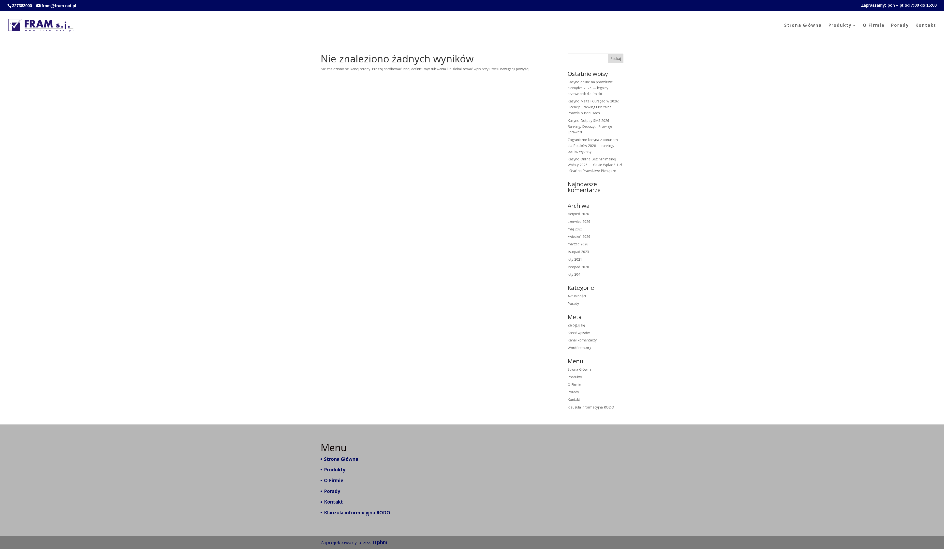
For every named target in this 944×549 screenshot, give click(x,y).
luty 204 (574, 274)
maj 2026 (575, 229)
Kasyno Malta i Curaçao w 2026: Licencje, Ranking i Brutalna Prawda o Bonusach (593, 107)
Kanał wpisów (579, 332)
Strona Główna (803, 26)
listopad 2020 (578, 267)
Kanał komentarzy (582, 340)
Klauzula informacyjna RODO (591, 407)
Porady (900, 26)
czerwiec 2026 (579, 221)
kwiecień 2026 (579, 236)
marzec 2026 (578, 244)
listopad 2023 (578, 251)
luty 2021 (575, 259)
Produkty (840, 26)
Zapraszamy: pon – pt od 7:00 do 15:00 (899, 5)
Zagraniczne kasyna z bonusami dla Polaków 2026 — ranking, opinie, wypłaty (593, 145)
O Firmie (874, 26)
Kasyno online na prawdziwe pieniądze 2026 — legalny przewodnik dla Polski (590, 88)
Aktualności (577, 296)
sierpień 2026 (578, 213)
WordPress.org (579, 347)
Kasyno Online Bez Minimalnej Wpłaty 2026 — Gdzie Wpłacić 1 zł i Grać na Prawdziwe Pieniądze (595, 165)
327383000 (22, 5)
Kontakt (925, 26)
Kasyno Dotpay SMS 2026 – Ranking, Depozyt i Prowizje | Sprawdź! (591, 126)
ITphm (379, 542)
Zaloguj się (576, 325)
